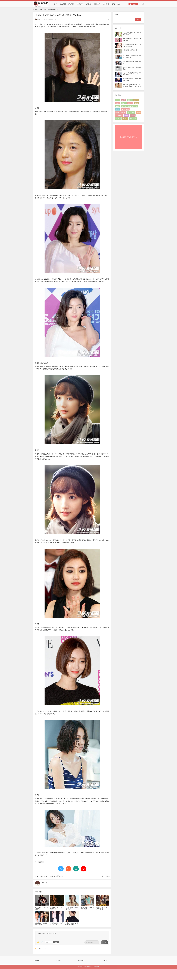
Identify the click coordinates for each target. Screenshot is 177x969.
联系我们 (58, 960)
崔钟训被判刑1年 (120, 112)
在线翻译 (118, 118)
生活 (118, 4)
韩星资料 (46, 9)
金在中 (136, 100)
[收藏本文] (83, 868)
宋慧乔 (130, 100)
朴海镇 (136, 103)
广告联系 (104, 960)
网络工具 (97, 4)
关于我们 (36, 960)
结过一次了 (131, 112)
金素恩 (125, 118)
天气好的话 (119, 115)
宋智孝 (117, 106)
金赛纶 (117, 109)
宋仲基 (123, 100)
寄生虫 (124, 106)
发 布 (104, 942)
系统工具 (89, 4)
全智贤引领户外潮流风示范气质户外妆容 (51, 876)
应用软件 (106, 4)
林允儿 (130, 103)
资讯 (55, 4)
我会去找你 (133, 118)
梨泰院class (125, 109)
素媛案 (124, 103)
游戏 (113, 4)
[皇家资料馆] (40, 4)
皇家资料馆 (87, 966)
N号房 (117, 100)
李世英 (139, 112)
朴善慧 (133, 115)
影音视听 (71, 4)
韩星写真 (52, 9)
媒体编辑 (80, 4)
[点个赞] (68, 868)
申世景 (126, 115)
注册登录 (134, 4)
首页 (41, 9)
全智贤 (41, 862)
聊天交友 (63, 4)
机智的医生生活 (132, 106)
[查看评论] (108, 19)
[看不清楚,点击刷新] (56, 942)
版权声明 (81, 960)
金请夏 (117, 103)
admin (38, 19)
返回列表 (107, 876)
